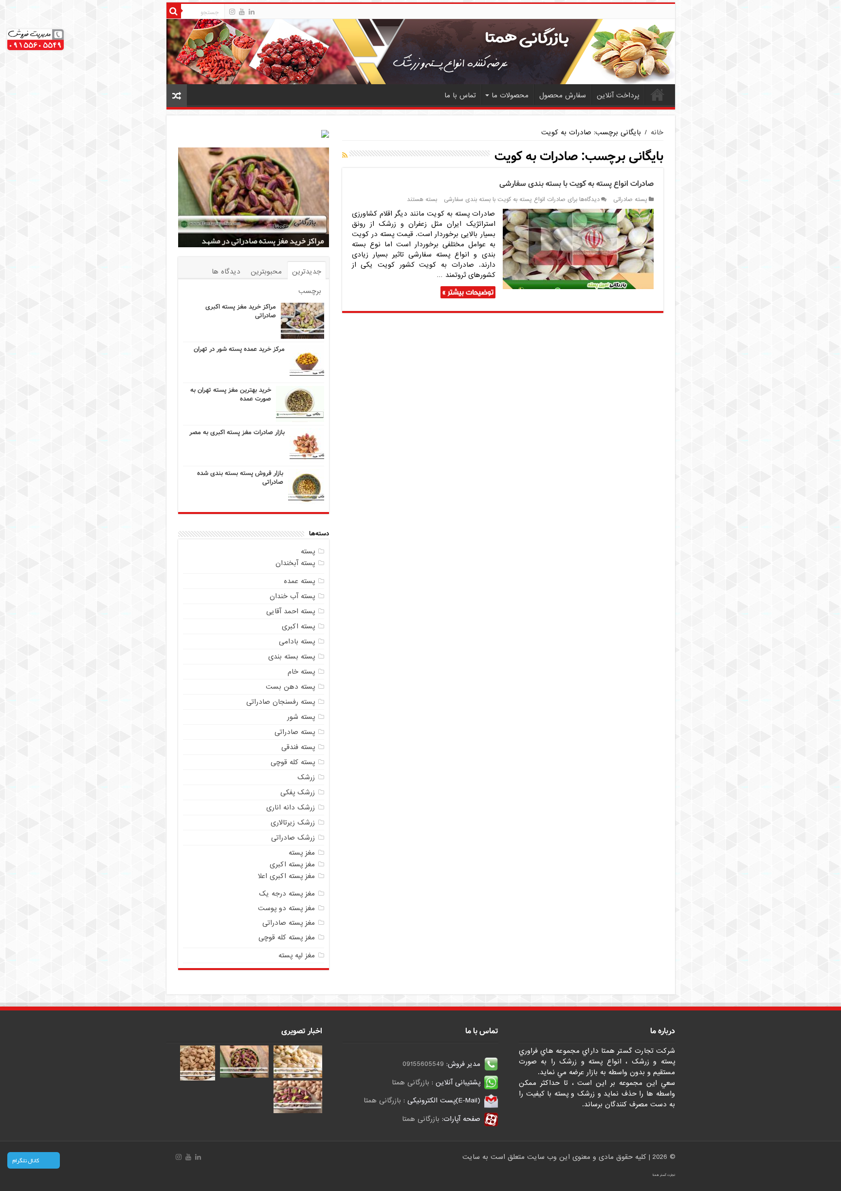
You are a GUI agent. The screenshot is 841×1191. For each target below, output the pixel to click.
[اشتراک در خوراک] (344, 156)
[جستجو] (173, 11)
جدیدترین (306, 271)
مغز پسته (302, 852)
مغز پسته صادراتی (288, 922)
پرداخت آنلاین (618, 95)
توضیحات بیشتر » (468, 292)
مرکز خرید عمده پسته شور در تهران (239, 349)
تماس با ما (460, 95)
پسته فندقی (298, 747)
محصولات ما (510, 95)
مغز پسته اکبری (292, 864)
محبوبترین (266, 271)
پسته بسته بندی (291, 656)
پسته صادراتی (630, 199)
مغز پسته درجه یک (287, 893)
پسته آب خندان (292, 596)
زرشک (306, 777)
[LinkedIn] (252, 12)
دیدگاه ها (226, 271)
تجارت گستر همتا (664, 1175)
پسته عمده (299, 581)
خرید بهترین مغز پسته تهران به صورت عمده (230, 394)
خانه (657, 94)
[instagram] (232, 12)
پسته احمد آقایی (290, 611)
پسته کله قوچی (293, 762)
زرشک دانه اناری (290, 807)
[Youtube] (242, 12)
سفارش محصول (562, 95)
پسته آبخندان (295, 563)
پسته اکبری (298, 626)
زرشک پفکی (297, 792)
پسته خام (301, 671)
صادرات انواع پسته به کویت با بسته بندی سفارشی (576, 184)
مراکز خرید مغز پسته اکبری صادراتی (240, 311)
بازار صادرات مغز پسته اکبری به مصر (237, 432)
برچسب (309, 291)
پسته (308, 551)
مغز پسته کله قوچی (286, 937)
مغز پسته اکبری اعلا (286, 876)
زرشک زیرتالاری (293, 822)
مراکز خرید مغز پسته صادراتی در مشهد (262, 241)
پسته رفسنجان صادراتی (280, 701)
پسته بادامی (297, 641)
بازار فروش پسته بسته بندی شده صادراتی (240, 477)
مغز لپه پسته (296, 955)
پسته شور (301, 717)
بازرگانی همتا (410, 1082)
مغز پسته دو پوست (286, 908)
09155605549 (423, 1064)
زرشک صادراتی (293, 837)
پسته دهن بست (290, 686)
